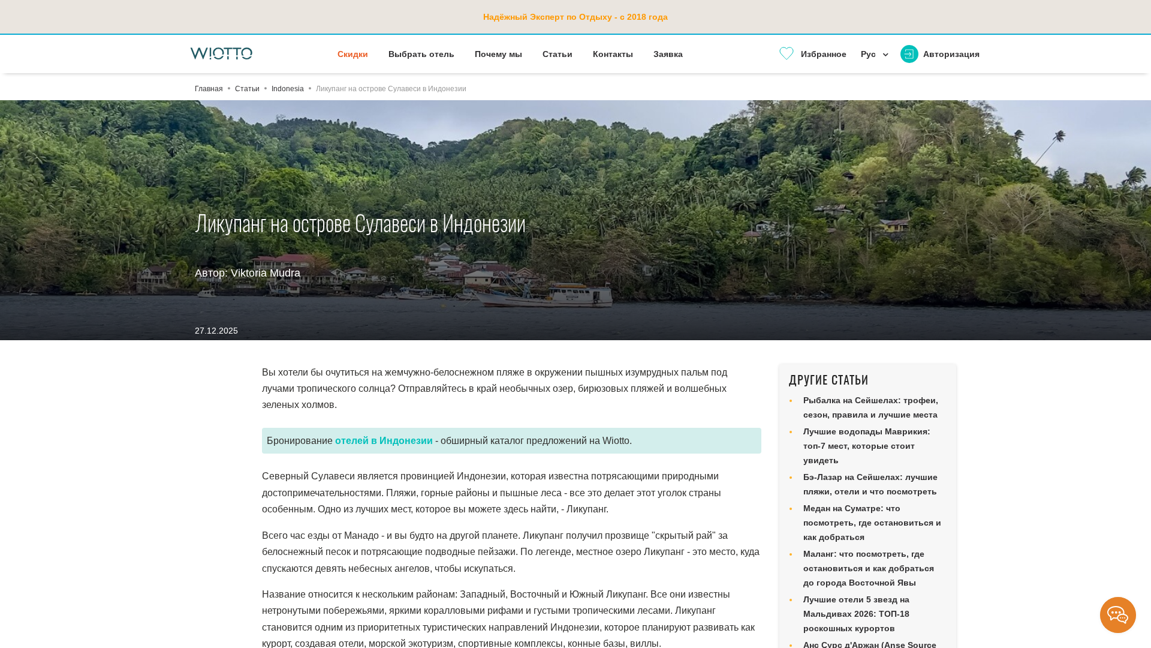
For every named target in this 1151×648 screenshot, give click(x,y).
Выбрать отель (421, 54)
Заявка (668, 54)
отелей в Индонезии (384, 441)
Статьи (558, 54)
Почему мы (498, 54)
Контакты (613, 54)
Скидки (353, 54)
